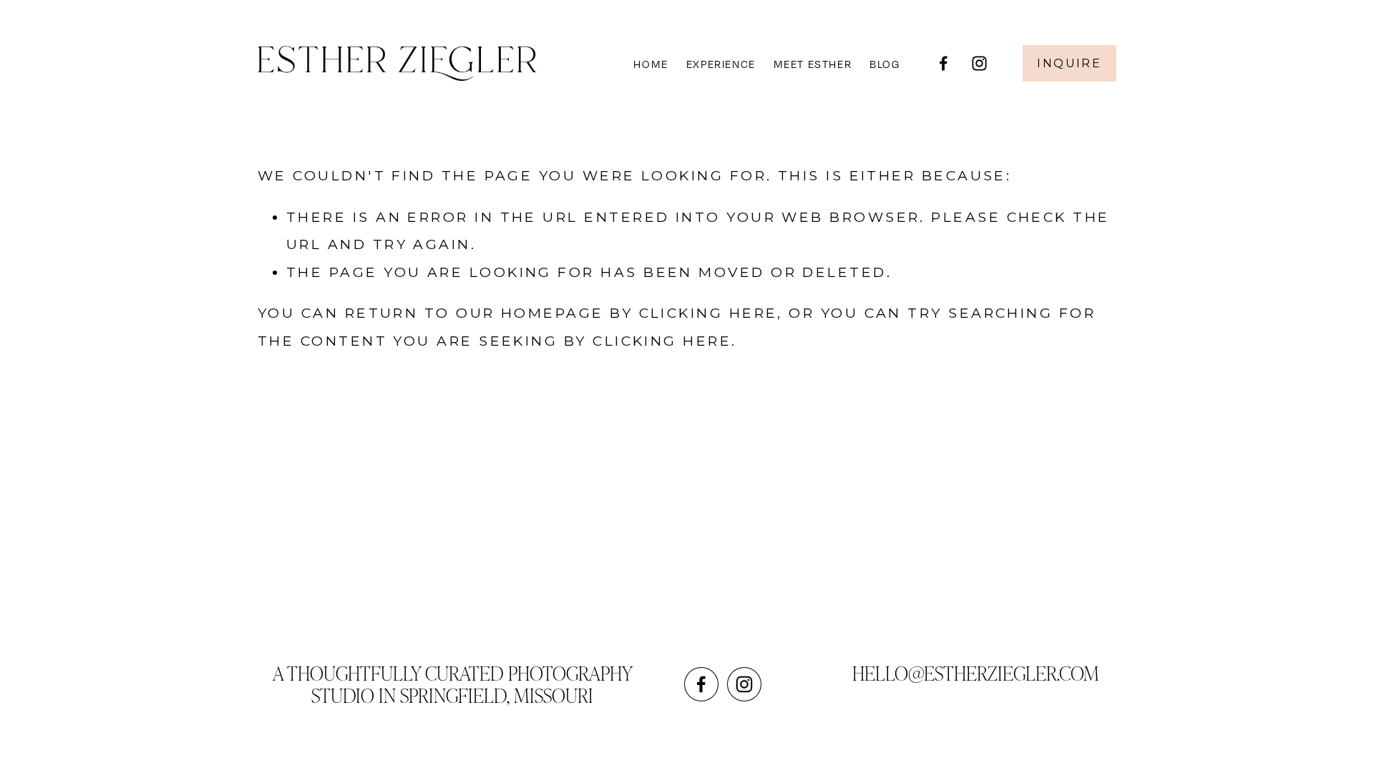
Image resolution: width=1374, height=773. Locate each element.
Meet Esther (813, 63)
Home (650, 63)
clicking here (708, 312)
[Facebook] (943, 63)
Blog (884, 63)
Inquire (1069, 63)
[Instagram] (979, 63)
